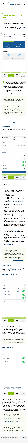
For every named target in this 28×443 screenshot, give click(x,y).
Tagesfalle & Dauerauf (18, 260)
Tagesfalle (15, 231)
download (5, 19)
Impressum (5, 439)
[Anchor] (13, 126)
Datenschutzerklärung (13, 439)
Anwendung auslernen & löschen (14, 269)
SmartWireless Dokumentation (12, 437)
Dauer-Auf (17, 237)
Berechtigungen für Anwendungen (15, 201)
